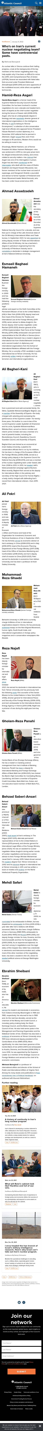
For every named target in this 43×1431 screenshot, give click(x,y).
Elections (8, 1204)
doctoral (16, 864)
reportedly (20, 118)
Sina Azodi (17, 1125)
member (6, 413)
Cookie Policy (17, 1392)
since (4, 682)
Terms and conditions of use (31, 1392)
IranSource (6, 41)
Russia (23, 934)
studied (5, 958)
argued (18, 137)
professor (5, 1036)
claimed (30, 157)
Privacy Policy (8, 1392)
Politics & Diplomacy (25, 1277)
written (13, 356)
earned (5, 1010)
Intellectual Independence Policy (21, 1395)
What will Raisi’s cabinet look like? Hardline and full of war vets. (19, 1185)
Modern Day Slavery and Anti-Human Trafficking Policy (21, 1405)
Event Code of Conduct (16, 1409)
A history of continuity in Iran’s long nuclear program (20, 1120)
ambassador (18, 924)
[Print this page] (39, 42)
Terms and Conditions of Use (15, 1364)
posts (14, 692)
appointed (34, 238)
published (6, 627)
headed (30, 465)
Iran (7, 1142)
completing (6, 251)
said (12, 123)
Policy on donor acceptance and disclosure (21, 1402)
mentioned (23, 162)
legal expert (12, 835)
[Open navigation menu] (40, 3)
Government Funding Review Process (21, 1399)
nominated (6, 921)
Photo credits (29, 1409)
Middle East (14, 1142)
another (21, 869)
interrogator (6, 165)
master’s (8, 862)
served (17, 540)
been (21, 768)
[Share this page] (23, 1302)
